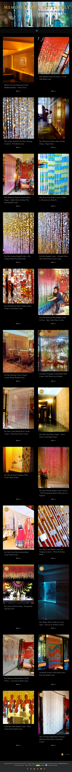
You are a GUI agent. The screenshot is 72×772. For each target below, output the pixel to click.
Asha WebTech (59, 763)
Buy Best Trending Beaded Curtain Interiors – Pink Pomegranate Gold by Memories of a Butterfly (53, 493)
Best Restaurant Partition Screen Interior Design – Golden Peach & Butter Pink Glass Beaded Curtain (17, 200)
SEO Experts (46, 763)
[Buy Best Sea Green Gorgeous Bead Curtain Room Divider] (18, 459)
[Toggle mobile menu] (37, 31)
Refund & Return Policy (30, 765)
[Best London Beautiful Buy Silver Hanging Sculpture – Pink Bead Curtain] (18, 118)
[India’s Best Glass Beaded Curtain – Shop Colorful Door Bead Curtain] (18, 707)
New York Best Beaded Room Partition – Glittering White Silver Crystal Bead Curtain (52, 739)
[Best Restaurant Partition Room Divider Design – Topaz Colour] (53, 118)
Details (19, 91)
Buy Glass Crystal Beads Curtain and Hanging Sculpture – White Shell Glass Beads (52, 552)
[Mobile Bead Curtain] (36, 2)
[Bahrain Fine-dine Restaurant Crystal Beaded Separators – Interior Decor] (18, 59)
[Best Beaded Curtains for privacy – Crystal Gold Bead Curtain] (53, 55)
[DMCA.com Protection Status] (40, 765)
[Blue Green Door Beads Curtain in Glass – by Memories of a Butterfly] (53, 174)
